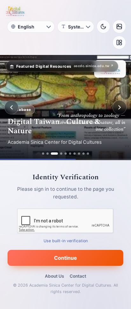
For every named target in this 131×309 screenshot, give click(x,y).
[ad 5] (66, 153)
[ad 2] (47, 153)
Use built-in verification (66, 240)
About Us (54, 276)
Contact (78, 276)
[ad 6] (70, 153)
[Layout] (119, 42)
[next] (120, 107)
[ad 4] (61, 153)
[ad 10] (88, 153)
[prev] (11, 107)
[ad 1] (43, 153)
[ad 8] (79, 153)
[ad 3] (54, 153)
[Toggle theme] (103, 26)
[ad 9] (83, 153)
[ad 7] (74, 153)
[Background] (119, 26)
